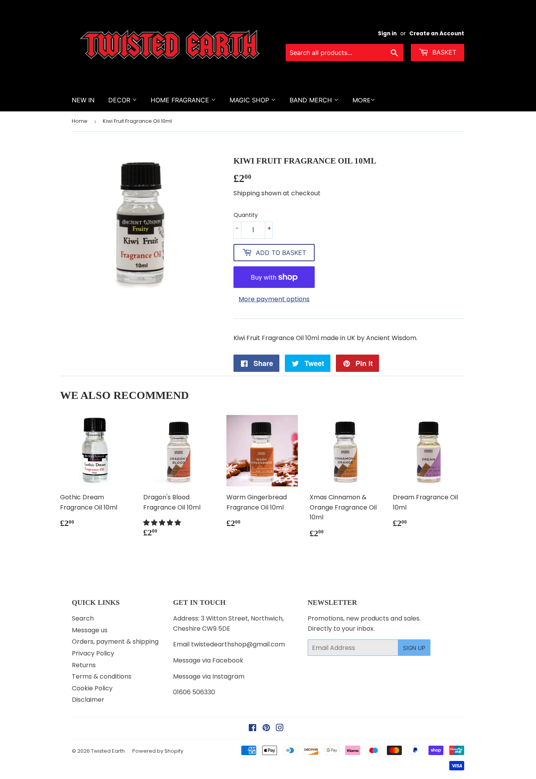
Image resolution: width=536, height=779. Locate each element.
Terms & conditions (101, 676)
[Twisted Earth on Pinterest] (266, 728)
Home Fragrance (181, 100)
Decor (120, 100)
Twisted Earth (108, 751)
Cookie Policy (92, 688)
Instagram (228, 676)
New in (83, 100)
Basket (443, 52)
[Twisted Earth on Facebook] (252, 728)
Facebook (227, 660)
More (361, 100)
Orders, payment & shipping (115, 641)
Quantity (245, 215)
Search (83, 618)
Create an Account (436, 33)
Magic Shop (250, 100)
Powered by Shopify (157, 751)
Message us (90, 630)
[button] (162, 522)
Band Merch (312, 100)
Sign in (387, 33)
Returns (84, 665)
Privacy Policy (93, 653)
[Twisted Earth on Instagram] (280, 728)
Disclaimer (88, 699)
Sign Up (414, 647)
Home (80, 121)
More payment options (274, 299)
